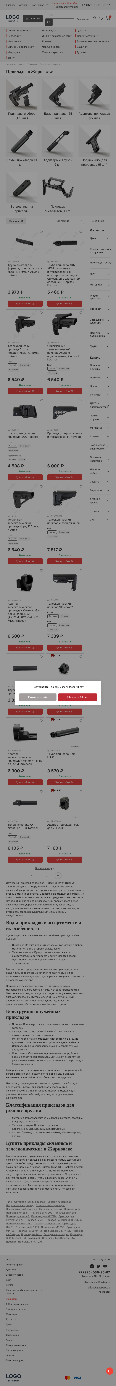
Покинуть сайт (37, 697)
